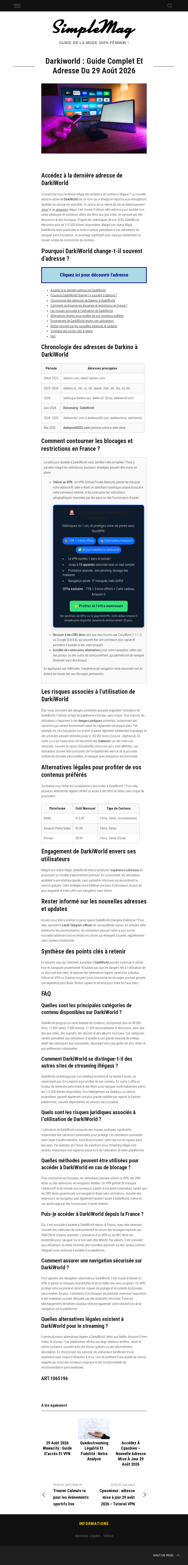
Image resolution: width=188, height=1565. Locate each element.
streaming (61, 209)
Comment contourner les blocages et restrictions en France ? (88, 305)
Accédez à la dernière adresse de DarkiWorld (78, 290)
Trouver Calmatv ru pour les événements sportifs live (71, 1494)
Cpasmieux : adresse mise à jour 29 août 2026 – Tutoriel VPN (117, 1494)
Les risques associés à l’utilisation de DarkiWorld (81, 311)
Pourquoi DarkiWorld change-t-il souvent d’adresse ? (83, 295)
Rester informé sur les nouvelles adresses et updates (83, 326)
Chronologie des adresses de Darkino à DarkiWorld (82, 300)
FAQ (53, 336)
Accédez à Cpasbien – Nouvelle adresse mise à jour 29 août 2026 (131, 1453)
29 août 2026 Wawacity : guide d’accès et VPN (57, 1448)
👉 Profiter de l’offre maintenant (98, 606)
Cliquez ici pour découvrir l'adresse (94, 275)
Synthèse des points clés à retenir (71, 331)
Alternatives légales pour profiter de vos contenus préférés (87, 316)
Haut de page (163, 1555)
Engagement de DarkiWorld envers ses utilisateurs (82, 321)
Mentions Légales (87, 1536)
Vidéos (108, 1536)
